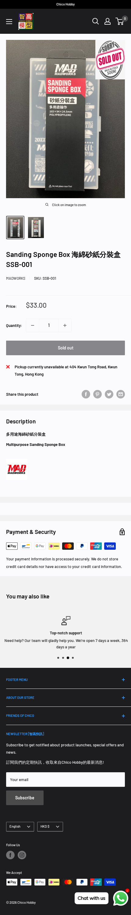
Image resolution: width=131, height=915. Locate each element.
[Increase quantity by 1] (64, 325)
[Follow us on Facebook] (10, 855)
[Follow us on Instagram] (22, 855)
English (14, 826)
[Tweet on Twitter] (109, 394)
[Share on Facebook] (86, 394)
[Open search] (95, 21)
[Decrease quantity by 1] (32, 325)
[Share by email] (120, 394)
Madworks (15, 278)
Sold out (65, 347)
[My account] (107, 21)
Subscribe (24, 797)
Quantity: (14, 325)
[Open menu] (9, 21)
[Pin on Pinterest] (97, 394)
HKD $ (45, 826)
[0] (120, 21)
